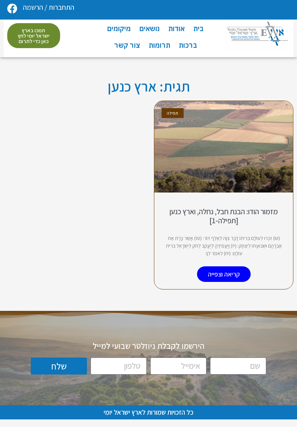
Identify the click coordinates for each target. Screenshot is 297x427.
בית (198, 28)
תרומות (159, 45)
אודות (176, 28)
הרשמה (33, 7)
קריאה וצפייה (224, 274)
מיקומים (119, 28)
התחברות (61, 7)
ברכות (188, 45)
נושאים (149, 28)
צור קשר (127, 45)
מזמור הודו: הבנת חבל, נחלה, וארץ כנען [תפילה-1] (224, 216)
